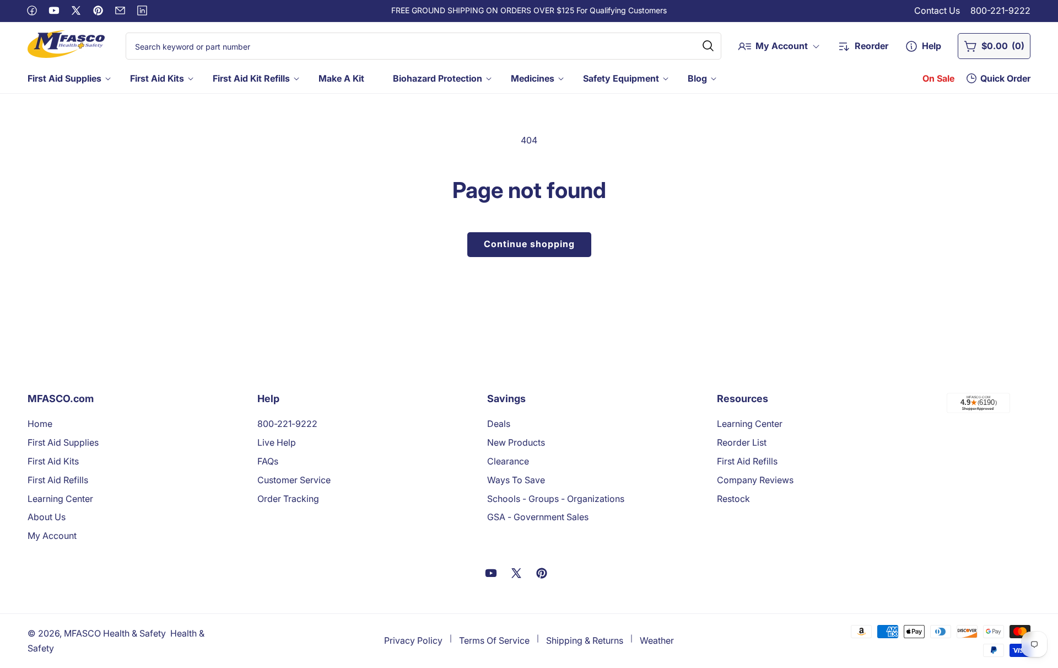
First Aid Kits (157, 78)
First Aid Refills (58, 479)
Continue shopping (529, 243)
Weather (657, 640)
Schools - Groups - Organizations (555, 498)
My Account (52, 535)
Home (40, 423)
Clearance (508, 461)
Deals (498, 423)
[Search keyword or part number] (708, 46)
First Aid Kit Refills (251, 78)
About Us (47, 516)
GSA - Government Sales (538, 516)
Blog (697, 78)
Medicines (532, 78)
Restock (733, 498)
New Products (516, 442)
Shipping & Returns (584, 640)
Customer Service (294, 479)
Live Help (276, 442)
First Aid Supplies (64, 78)
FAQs (267, 461)
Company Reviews (755, 479)
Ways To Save (516, 479)
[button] (68, 78)
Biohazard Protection (437, 78)
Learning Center (60, 498)
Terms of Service (494, 640)
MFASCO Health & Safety (115, 633)
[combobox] (424, 46)
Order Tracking (288, 498)
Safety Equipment (621, 78)
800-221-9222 (1000, 10)
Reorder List (741, 442)
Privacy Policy (413, 640)
